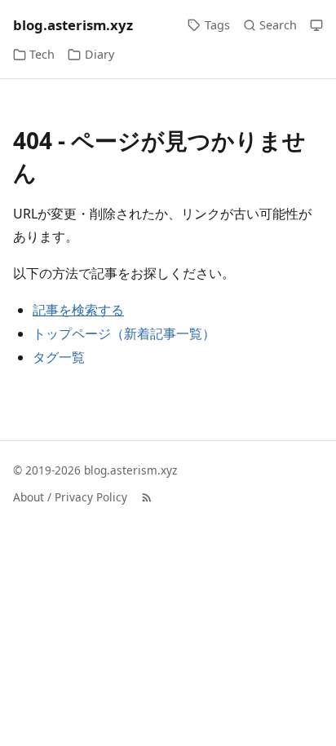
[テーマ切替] (316, 25)
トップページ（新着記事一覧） (124, 333)
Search (278, 25)
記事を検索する (78, 310)
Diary (99, 54)
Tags (217, 25)
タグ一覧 (59, 357)
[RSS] (146, 497)
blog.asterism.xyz (73, 24)
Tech (42, 54)
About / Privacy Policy (70, 497)
